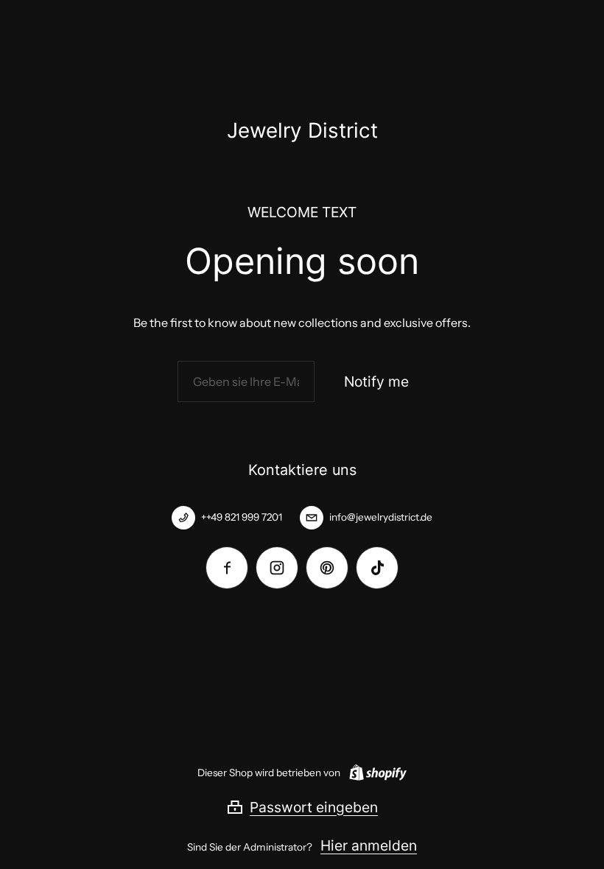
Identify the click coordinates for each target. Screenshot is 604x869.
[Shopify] (375, 772)
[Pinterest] (327, 567)
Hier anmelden (368, 845)
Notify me (376, 381)
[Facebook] (226, 567)
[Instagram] (277, 567)
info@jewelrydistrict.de (380, 517)
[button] (302, 807)
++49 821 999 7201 (241, 517)
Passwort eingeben (314, 807)
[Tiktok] (377, 567)
